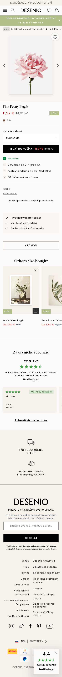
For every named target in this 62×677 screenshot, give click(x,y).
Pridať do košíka (31, 148)
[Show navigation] (5, 10)
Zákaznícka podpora (45, 566)
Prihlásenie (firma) (18, 616)
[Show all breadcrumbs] (6, 29)
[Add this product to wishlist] (55, 37)
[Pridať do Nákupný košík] (36, 311)
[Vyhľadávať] (13, 10)
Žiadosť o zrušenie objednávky (43, 605)
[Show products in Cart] (57, 10)
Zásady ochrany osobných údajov (39, 546)
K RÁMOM (31, 245)
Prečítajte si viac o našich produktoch (31, 200)
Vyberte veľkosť (12, 131)
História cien (10, 193)
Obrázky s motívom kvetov (29, 29)
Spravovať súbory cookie (43, 614)
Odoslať (31, 538)
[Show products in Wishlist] (49, 10)
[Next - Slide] (58, 65)
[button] (46, 661)
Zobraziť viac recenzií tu (31, 420)
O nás (25, 560)
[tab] (10, 99)
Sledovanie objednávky (46, 572)
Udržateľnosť (21, 584)
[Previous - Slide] (4, 65)
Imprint (25, 572)
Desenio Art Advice (44, 560)
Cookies (38, 588)
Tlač (26, 566)
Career (25, 578)
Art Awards (22, 610)
